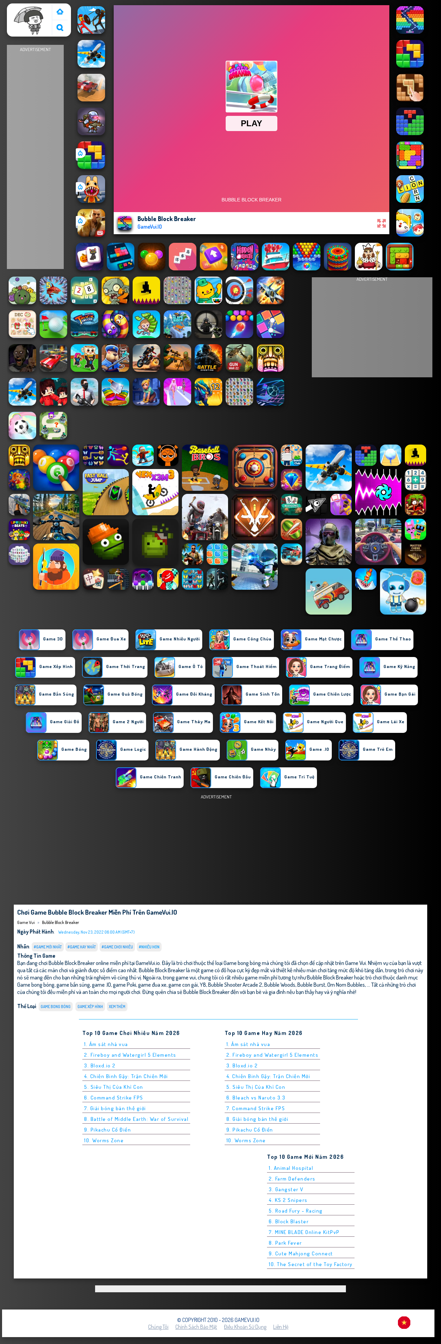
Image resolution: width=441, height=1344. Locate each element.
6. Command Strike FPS (113, 1097)
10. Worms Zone (104, 1140)
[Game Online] (60, 12)
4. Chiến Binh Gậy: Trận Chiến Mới (126, 1076)
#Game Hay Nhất (82, 946)
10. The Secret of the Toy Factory (311, 1264)
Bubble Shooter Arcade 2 (235, 984)
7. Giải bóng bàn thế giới (115, 1108)
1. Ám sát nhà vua (106, 1044)
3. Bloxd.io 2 (100, 1065)
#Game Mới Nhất (48, 946)
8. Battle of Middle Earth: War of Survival (136, 1119)
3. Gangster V (286, 1189)
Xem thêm (117, 1006)
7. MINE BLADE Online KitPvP (304, 1232)
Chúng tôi (158, 1326)
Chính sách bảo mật (196, 1326)
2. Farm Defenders (292, 1178)
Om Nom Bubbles (346, 984)
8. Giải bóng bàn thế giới (257, 1119)
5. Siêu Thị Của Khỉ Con (113, 1087)
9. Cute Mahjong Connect (301, 1253)
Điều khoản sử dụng (245, 1326)
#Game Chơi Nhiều (117, 946)
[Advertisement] (35, 157)
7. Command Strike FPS (255, 1108)
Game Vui (20, 7)
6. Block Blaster (289, 1221)
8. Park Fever (285, 1243)
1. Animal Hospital (291, 1168)
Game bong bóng (56, 1006)
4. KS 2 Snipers (288, 1200)
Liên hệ (280, 1326)
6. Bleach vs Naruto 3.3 (256, 1097)
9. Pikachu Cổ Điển (107, 1129)
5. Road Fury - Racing (296, 1210)
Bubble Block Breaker (60, 922)
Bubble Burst (311, 984)
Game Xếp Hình (90, 1006)
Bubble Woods (279, 984)
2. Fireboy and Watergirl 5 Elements (130, 1055)
